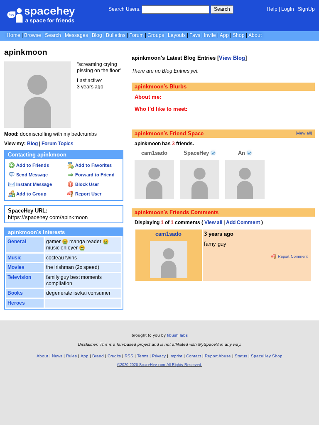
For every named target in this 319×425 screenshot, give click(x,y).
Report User (87, 193)
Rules (71, 356)
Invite (210, 35)
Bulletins (115, 35)
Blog (97, 35)
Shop (239, 35)
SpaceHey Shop (266, 356)
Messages (76, 35)
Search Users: (124, 9)
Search (222, 9)
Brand (98, 356)
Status (241, 356)
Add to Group (31, 193)
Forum (136, 35)
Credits (114, 356)
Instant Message (33, 184)
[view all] (304, 133)
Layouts (177, 35)
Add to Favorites (93, 165)
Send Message (31, 174)
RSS (129, 356)
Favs (194, 35)
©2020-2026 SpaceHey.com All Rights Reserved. (159, 365)
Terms (142, 356)
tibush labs (177, 335)
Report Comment (292, 256)
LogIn (287, 9)
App (224, 35)
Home (13, 35)
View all (213, 222)
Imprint (175, 356)
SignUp (306, 9)
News (57, 356)
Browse (32, 35)
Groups (155, 35)
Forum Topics (58, 144)
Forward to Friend (94, 174)
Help (272, 9)
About (255, 35)
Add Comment (243, 222)
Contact (193, 356)
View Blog (232, 58)
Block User (86, 184)
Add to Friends (32, 165)
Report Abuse (218, 356)
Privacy (159, 356)
